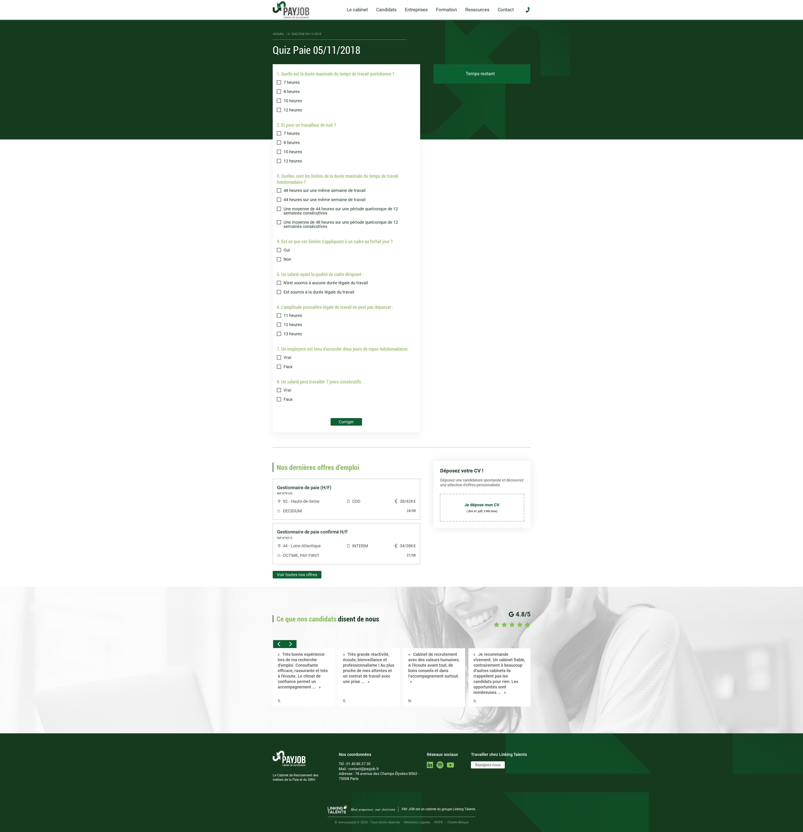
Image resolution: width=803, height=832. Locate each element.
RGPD (438, 822)
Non (287, 259)
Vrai (287, 357)
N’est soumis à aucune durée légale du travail (326, 283)
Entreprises (416, 9)
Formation (446, 9)
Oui (287, 250)
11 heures (293, 315)
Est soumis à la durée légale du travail (319, 292)
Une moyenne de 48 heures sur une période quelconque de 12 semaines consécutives (341, 224)
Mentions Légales (417, 822)
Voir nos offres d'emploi (482, 131)
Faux (288, 367)
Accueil (278, 34)
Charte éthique (458, 822)
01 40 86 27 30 (358, 764)
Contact (506, 9)
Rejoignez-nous (488, 765)
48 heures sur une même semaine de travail (325, 190)
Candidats (386, 9)
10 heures (293, 101)
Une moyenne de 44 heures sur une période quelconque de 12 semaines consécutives (341, 211)
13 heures (293, 334)
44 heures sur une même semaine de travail (325, 200)
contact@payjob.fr (363, 769)
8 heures (292, 91)
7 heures (292, 82)
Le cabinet (357, 9)
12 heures (293, 110)
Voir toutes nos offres (297, 574)
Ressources (477, 9)
